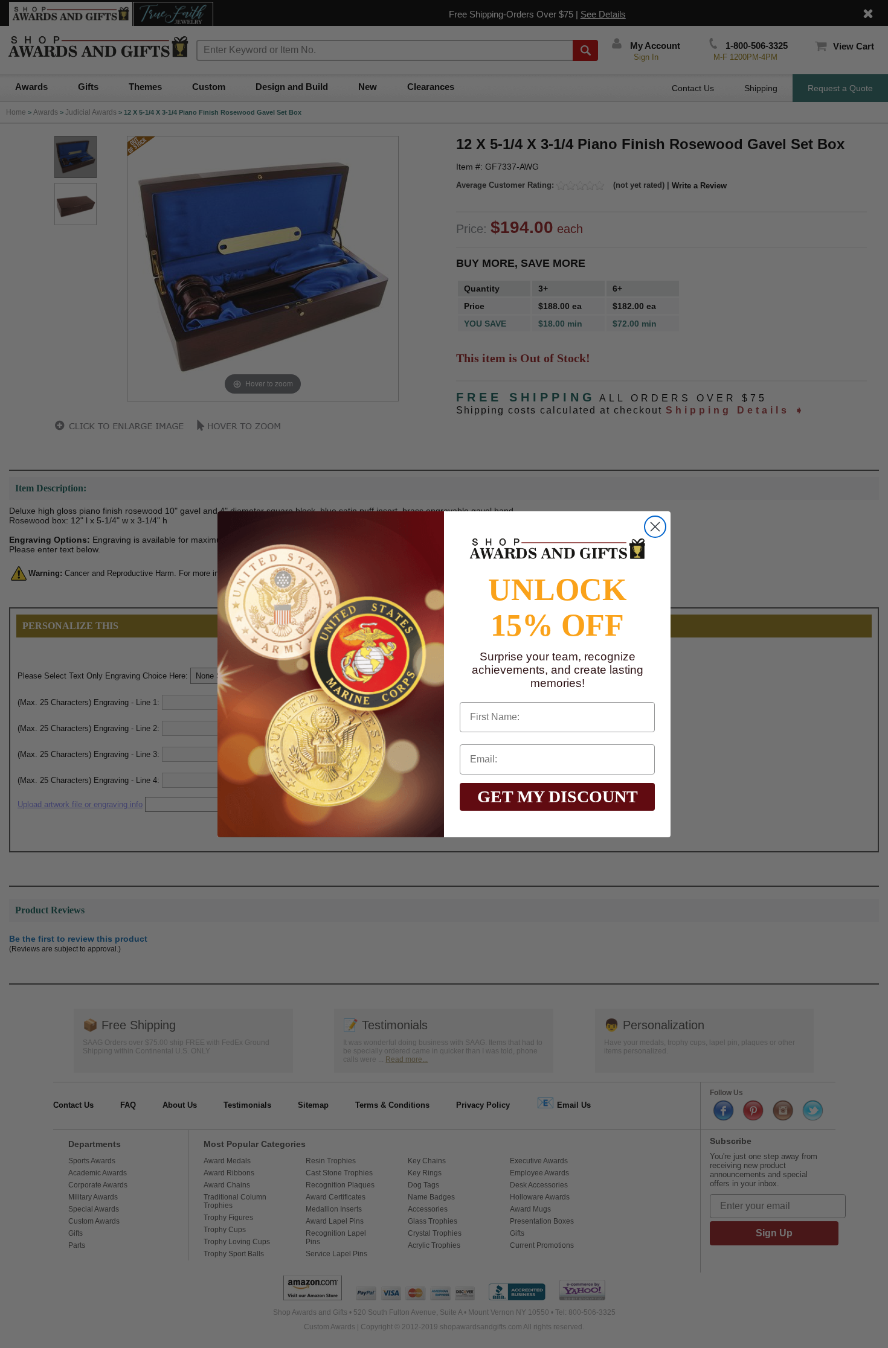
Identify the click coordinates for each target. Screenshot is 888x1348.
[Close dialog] (655, 526)
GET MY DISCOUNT (557, 796)
